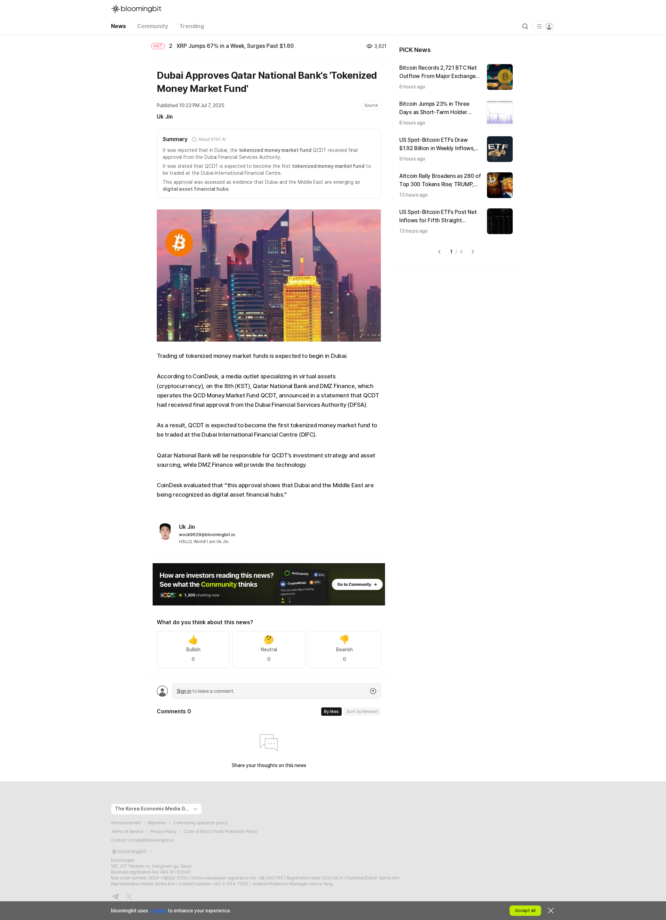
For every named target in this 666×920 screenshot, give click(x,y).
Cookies (158, 910)
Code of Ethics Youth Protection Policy (220, 831)
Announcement (126, 822)
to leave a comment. (205, 691)
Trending (191, 26)
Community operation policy (200, 822)
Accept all (525, 910)
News (118, 26)
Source (371, 105)
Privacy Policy (163, 831)
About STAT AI (211, 139)
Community (152, 26)
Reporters (157, 822)
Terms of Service (127, 831)
